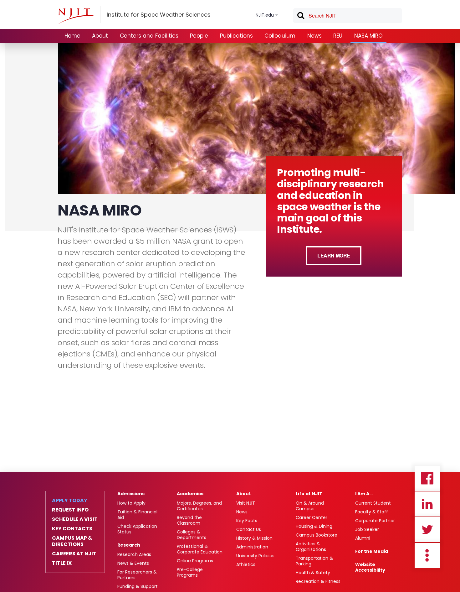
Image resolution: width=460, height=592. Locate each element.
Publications (236, 35)
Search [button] (300, 16)
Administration (252, 547)
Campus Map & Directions (72, 541)
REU (337, 35)
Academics (190, 493)
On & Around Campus (310, 506)
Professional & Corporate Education (199, 549)
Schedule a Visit (75, 519)
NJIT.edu (265, 15)
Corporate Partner (375, 520)
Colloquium (279, 35)
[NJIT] (76, 16)
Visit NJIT (245, 503)
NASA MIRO (368, 35)
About (100, 35)
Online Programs (195, 560)
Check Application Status (137, 529)
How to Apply (131, 503)
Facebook (427, 478)
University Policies (255, 555)
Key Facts (246, 520)
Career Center (311, 517)
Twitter (427, 529)
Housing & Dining (314, 526)
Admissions (131, 493)
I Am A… (364, 493)
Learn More (333, 255)
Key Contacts (72, 529)
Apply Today (69, 500)
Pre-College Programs (190, 572)
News (314, 35)
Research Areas (134, 554)
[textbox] (347, 15)
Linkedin (427, 504)
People (199, 35)
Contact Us (248, 529)
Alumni (362, 538)
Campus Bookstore (316, 535)
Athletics (245, 564)
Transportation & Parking (314, 561)
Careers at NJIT (74, 554)
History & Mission (254, 538)
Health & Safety (313, 572)
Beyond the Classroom (189, 520)
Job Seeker (367, 529)
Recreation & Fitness (318, 581)
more (427, 555)
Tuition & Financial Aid (137, 514)
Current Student (373, 503)
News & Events (133, 563)
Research (128, 545)
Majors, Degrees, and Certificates (199, 506)
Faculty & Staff (371, 512)
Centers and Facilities (149, 35)
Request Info (70, 510)
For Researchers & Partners (137, 574)
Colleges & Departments (191, 534)
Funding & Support (137, 586)
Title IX (62, 563)
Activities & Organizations (311, 546)
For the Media (371, 551)
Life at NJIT (309, 493)
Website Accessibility (370, 567)
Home (72, 35)
